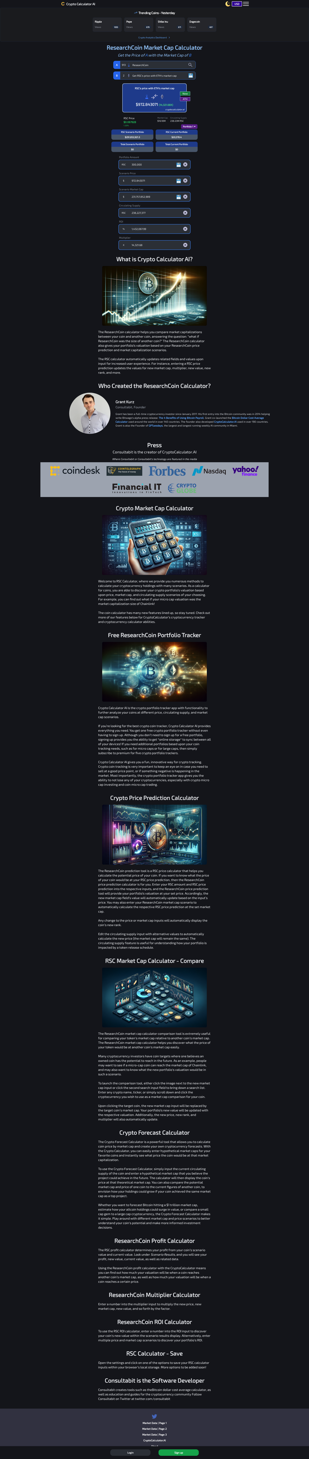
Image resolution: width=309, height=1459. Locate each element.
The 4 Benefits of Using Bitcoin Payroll (181, 417)
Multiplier (125, 237)
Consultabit (106, 1390)
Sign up (178, 1452)
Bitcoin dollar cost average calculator (179, 1390)
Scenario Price (127, 173)
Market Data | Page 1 (155, 1422)
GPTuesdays (156, 425)
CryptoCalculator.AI (225, 421)
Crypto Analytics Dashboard (152, 37)
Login (130, 1452)
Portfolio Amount (129, 157)
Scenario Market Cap (131, 189)
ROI (121, 221)
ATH (185, 98)
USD (236, 3)
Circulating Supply (129, 205)
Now (185, 93)
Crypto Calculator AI (80, 4)
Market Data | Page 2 (154, 1428)
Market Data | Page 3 (154, 1434)
